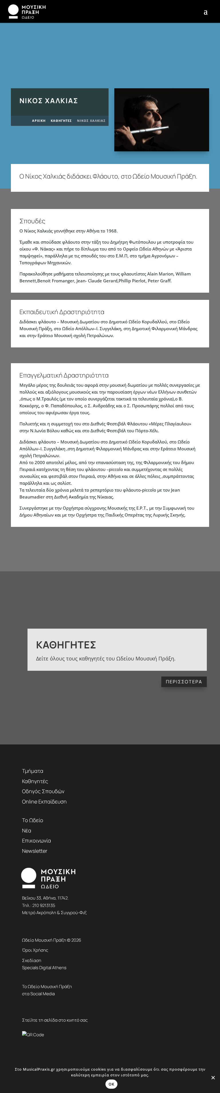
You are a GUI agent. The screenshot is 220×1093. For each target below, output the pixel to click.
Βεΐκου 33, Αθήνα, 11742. (45, 898)
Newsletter (34, 850)
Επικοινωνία (36, 840)
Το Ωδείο (32, 820)
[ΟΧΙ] (213, 1077)
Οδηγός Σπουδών (43, 791)
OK (111, 1084)
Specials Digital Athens (44, 968)
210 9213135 (43, 905)
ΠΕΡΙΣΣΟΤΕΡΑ (184, 682)
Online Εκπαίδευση (44, 801)
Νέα (26, 830)
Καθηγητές (66, 644)
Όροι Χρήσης (35, 950)
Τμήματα (32, 770)
